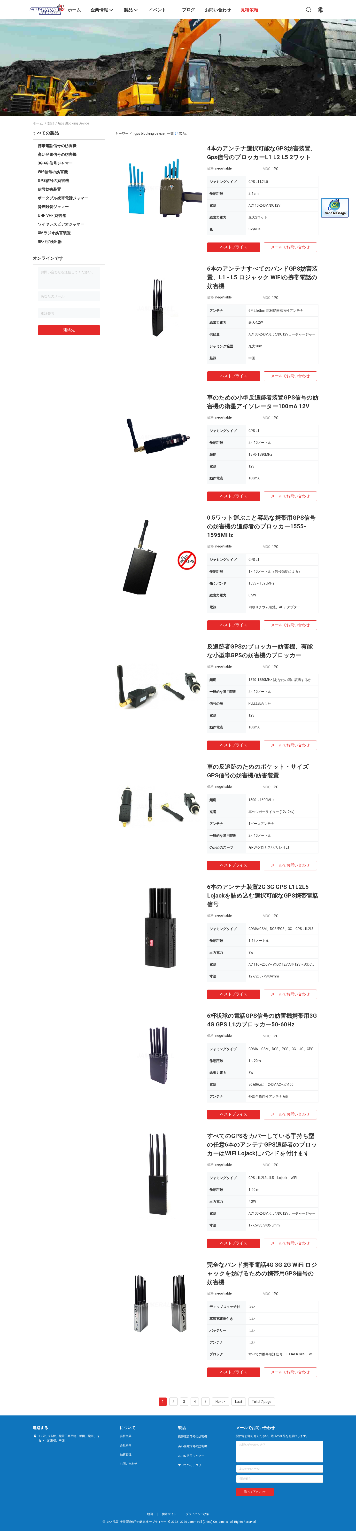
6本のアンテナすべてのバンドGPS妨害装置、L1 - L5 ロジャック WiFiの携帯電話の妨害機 (262, 277)
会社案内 (126, 1445)
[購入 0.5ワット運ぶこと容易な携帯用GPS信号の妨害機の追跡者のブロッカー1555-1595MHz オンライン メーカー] (158, 557)
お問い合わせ (128, 1463)
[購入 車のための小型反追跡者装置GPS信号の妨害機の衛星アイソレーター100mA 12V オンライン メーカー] (158, 437)
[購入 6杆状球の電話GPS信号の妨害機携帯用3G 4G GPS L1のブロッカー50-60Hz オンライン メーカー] (158, 1055)
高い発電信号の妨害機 (57, 154)
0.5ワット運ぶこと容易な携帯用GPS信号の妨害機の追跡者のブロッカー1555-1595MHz (261, 526)
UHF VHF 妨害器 (52, 215)
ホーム (38, 123)
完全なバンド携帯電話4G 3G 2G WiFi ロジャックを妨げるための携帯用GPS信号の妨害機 (262, 1273)
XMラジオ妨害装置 (54, 233)
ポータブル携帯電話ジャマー (63, 198)
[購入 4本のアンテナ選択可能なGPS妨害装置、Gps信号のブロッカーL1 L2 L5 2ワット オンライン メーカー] (158, 188)
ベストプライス (233, 247)
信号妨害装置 (49, 189)
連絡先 (69, 330)
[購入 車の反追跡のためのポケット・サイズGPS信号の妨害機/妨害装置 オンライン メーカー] (158, 806)
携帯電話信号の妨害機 (57, 145)
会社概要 (126, 1436)
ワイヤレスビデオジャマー (61, 224)
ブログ (188, 9)
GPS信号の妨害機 (53, 180)
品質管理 (126, 1454)
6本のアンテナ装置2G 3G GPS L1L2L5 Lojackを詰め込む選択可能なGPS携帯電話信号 (262, 895)
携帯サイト (169, 1514)
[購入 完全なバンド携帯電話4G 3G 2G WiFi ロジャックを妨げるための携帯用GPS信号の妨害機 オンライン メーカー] (158, 1304)
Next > (220, 1402)
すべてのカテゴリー (191, 1465)
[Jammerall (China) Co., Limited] (47, 9)
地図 (150, 1514)
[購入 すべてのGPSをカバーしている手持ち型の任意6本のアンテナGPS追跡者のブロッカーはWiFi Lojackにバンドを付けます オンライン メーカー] (158, 1175)
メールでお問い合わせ (290, 247)
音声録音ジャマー (53, 206)
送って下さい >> (255, 1491)
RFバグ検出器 (50, 241)
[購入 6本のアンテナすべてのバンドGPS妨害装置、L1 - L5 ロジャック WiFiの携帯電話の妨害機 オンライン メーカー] (158, 308)
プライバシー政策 (197, 1514)
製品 (50, 123)
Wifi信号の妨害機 (53, 172)
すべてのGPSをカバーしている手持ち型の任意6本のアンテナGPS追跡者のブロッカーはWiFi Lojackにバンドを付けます (262, 1145)
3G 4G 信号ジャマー (55, 163)
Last (238, 1402)
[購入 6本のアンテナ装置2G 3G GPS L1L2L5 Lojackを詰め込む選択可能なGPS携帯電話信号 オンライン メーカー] (158, 926)
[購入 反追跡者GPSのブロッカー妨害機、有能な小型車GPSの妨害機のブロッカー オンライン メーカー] (158, 686)
